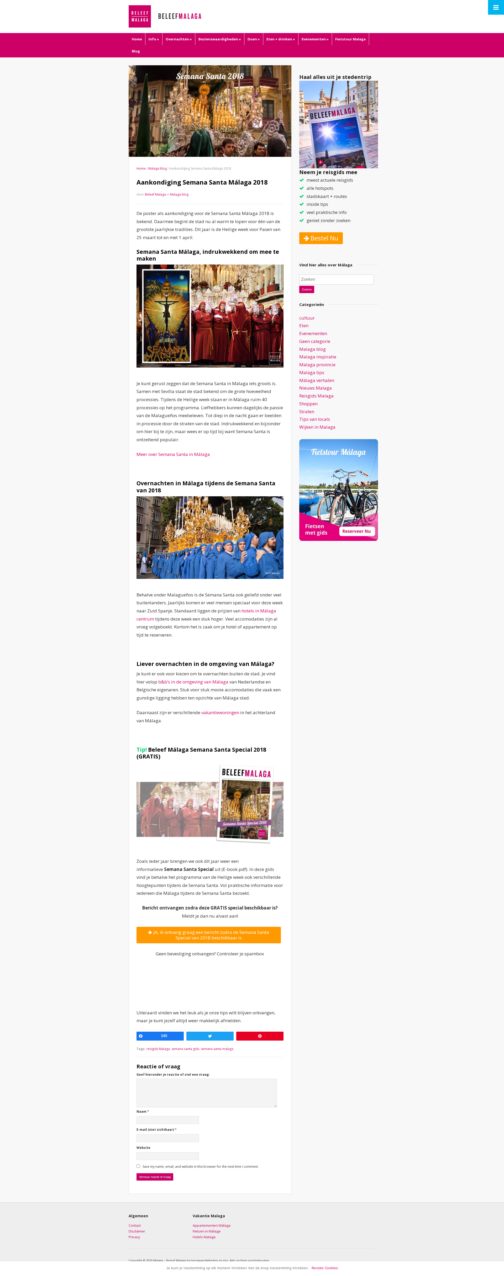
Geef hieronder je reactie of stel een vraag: (173, 1074)
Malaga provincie (317, 365)
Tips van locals (314, 419)
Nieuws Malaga (315, 388)
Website (143, 1147)
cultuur (307, 318)
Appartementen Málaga (211, 1225)
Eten (303, 325)
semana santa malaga (217, 1049)
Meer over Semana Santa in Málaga (173, 454)
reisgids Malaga (158, 1049)
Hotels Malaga (204, 1237)
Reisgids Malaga (316, 396)
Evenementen (315, 39)
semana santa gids (185, 1049)
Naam (142, 1111)
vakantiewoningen (220, 712)
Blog (136, 51)
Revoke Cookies (325, 1268)
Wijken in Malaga (317, 427)
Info (154, 39)
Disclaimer (137, 1231)
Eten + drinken (280, 39)
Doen (254, 39)
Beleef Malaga (155, 194)
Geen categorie (314, 341)
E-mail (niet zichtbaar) (156, 1129)
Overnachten (179, 39)
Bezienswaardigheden (219, 39)
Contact (135, 1225)
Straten (306, 411)
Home (137, 39)
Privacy (134, 1237)
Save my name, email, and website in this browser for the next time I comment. (201, 1166)
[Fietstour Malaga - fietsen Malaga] (338, 490)
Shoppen (308, 404)
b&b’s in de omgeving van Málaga (193, 682)
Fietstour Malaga (350, 39)
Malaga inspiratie (317, 357)
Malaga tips (311, 372)
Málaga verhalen (316, 380)
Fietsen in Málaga (206, 1231)
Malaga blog (157, 168)
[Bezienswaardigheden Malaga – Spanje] (174, 16)
